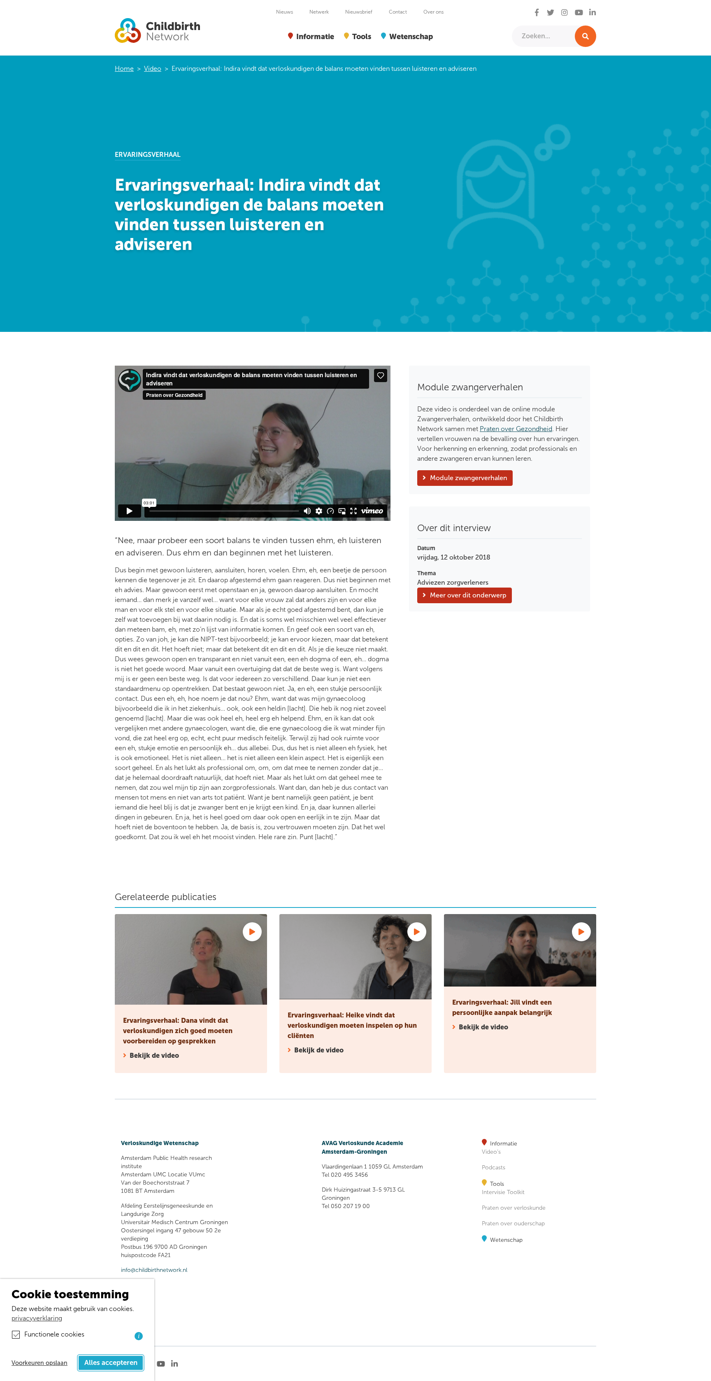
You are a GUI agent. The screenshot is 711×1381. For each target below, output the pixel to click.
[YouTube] (579, 12)
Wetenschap (506, 1240)
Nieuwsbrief (358, 12)
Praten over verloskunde (514, 1208)
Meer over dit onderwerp (468, 595)
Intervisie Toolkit (503, 1192)
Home (124, 68)
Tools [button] (361, 36)
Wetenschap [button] (411, 36)
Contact (398, 12)
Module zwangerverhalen (468, 477)
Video (152, 68)
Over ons (433, 12)
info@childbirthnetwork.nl (154, 1270)
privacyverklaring (37, 1318)
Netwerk (319, 12)
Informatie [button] (315, 36)
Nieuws (284, 12)
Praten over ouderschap (513, 1223)
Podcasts (493, 1167)
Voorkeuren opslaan (39, 1363)
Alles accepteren (110, 1363)
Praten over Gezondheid (516, 428)
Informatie (503, 1144)
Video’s (491, 1152)
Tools (497, 1184)
